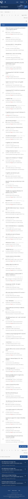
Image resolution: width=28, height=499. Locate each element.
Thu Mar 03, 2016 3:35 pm (20, 338)
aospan (8, 295)
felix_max (8, 39)
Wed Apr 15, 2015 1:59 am (19, 441)
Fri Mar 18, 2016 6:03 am (18, 330)
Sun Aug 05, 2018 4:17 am (19, 214)
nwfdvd (8, 412)
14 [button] (15, 15)
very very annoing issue (11, 105)
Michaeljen (12, 214)
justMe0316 (9, 336)
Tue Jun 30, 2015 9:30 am (17, 406)
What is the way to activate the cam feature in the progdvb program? (15, 28)
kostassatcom (9, 220)
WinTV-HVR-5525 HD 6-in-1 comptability (15, 225)
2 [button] (4, 15)
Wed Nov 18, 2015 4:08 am (17, 381)
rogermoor (9, 100)
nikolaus (8, 251)
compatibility (9, 326)
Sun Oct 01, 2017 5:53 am (17, 239)
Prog (11, 34)
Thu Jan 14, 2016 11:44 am (17, 371)
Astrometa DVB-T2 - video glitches (13, 44)
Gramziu (17, 497)
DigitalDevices (9, 200)
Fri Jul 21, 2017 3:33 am (16, 245)
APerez (8, 152)
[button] (18, 15)
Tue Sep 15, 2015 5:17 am (17, 389)
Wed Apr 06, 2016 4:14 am (17, 323)
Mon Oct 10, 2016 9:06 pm (18, 289)
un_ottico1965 (10, 237)
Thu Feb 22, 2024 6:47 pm (20, 78)
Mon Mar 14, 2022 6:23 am (17, 123)
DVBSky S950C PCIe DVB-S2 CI (12, 264)
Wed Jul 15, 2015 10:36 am (19, 397)
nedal (9, 122)
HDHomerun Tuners (10, 242)
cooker (8, 48)
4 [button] (9, 15)
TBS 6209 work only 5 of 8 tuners (13, 234)
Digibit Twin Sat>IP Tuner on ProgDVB (14, 82)
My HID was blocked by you (12, 393)
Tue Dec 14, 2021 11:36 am (17, 132)
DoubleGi (8, 93)
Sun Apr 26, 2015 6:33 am (17, 432)
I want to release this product (12, 384)
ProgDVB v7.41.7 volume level (12, 142)
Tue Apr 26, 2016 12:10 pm (19, 313)
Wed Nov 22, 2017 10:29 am (17, 230)
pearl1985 (9, 268)
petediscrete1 (9, 85)
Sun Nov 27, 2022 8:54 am (17, 101)
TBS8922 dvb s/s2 (9, 249)
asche (8, 362)
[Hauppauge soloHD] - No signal (13, 284)
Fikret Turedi (9, 67)
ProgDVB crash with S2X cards (12, 173)
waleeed (12, 364)
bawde (8, 287)
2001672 (9, 404)
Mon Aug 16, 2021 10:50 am (18, 154)
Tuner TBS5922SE (10, 300)
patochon (8, 302)
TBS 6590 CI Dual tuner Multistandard (14, 127)
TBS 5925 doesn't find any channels (13, 401)
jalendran (8, 396)
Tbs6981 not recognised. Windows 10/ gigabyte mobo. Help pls (14, 191)
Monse (9, 212)
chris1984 (8, 369)
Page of (24, 15)
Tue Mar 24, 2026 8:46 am (18, 41)
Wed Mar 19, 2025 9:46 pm (19, 50)
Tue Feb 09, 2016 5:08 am (18, 364)
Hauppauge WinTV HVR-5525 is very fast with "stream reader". (15, 63)
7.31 (6, 166)
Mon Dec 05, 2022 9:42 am (17, 95)
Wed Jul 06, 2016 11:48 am (18, 297)
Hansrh (8, 145)
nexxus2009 (9, 229)
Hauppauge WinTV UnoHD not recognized (15, 90)
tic (7, 185)
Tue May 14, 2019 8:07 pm (17, 187)
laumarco (8, 107)
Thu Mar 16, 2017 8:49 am (18, 252)
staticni (8, 353)
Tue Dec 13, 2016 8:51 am (17, 280)
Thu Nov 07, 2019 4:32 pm (18, 177)
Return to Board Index (6, 456)
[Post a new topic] (26, 6)
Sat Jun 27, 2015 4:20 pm (16, 414)
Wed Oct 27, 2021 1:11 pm (17, 139)
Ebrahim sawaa (10, 259)
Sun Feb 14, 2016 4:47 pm (17, 355)
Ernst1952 (8, 161)
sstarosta (8, 328)
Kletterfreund (9, 137)
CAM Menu (8, 37)
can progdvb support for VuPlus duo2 (14, 409)
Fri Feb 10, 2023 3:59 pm (20, 86)
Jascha (8, 195)
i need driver (9, 342)
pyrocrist (12, 50)
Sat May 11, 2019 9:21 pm (17, 197)
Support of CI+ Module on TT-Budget (14, 157)
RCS (7, 130)
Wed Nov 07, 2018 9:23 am (17, 204)
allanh (8, 244)
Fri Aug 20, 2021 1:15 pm (17, 147)
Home (1, 11)
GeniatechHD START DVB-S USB (13, 427)
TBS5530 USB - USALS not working (13, 53)
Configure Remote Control (12, 151)
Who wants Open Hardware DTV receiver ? (15, 292)
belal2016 (8, 387)
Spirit (11, 406)
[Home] (1, 2)
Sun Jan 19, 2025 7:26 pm (18, 59)
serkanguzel (10, 278)
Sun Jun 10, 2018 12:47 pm (18, 222)
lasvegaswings (9, 379)
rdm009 (8, 343)
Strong (11, 222)
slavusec (9, 312)
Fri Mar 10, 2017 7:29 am (17, 261)
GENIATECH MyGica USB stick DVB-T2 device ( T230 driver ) (14, 274)
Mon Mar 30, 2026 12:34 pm (17, 34)
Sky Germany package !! (11, 120)
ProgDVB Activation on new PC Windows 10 (15, 112)
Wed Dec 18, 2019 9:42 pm (19, 169)
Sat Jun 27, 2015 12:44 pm (17, 424)
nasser (9, 32)
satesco (9, 176)
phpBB (9, 496)
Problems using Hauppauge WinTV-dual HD (15, 333)
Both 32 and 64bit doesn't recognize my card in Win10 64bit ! (14, 375)
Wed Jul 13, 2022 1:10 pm (20, 117)
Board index (7, 11)
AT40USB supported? (10, 368)
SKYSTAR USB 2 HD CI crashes (12, 217)
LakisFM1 (8, 57)
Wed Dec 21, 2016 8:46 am (17, 270)
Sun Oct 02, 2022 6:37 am (17, 108)
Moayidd (8, 430)
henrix (9, 202)
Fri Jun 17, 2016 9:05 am (16, 304)
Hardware (4, 7)
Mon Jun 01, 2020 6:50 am (17, 162)
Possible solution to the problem (13, 256)
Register (22, 2)
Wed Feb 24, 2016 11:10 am (19, 345)
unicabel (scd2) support (11, 135)
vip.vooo (8, 440)
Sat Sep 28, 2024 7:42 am (17, 68)
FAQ (19, 490)
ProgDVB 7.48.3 (9, 98)
